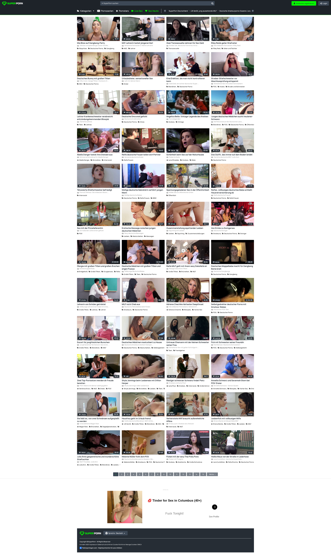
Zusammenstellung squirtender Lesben (184, 228)
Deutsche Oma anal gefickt (134, 116)
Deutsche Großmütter (132, 119)
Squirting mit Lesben (176, 231)
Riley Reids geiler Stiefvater (224, 43)
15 (203, 474)
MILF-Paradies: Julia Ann (88, 462)
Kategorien (85, 10)
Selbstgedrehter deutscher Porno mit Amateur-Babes (228, 305)
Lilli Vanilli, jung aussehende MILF (204, 11)
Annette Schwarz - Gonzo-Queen (225, 386)
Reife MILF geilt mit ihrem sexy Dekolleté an (186, 266)
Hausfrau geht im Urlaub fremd (136, 418)
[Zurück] (165, 11)
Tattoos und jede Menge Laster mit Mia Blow (94, 46)
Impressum (93, 544)
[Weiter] (253, 11)
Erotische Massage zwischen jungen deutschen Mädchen (139, 229)
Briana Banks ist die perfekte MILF (225, 421)
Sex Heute (153, 10)
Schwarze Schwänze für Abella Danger (93, 157)
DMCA (140, 544)
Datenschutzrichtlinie (105, 544)
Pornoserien (107, 10)
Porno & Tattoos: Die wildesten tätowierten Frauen (94, 192)
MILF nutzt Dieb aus (131, 304)
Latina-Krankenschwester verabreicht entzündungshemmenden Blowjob (95, 118)
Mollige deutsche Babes (133, 195)
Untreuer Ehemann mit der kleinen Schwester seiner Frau (187, 343)
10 (170, 474)
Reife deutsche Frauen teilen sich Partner (141, 154)
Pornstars (124, 10)
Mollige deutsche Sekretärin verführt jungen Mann (142, 191)
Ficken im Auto (174, 157)
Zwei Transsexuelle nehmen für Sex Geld (185, 43)
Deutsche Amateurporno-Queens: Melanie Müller (139, 459)
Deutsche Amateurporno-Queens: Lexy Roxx (237, 11)
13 (190, 474)
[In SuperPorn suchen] (212, 3)
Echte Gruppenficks (87, 269)
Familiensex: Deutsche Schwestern (226, 345)
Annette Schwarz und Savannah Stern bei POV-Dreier (230, 382)
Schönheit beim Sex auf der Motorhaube (185, 154)
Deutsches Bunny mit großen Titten (93, 78)
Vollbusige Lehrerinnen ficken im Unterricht (94, 307)
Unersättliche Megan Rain (89, 424)
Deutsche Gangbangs (221, 271)
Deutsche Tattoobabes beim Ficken (137, 307)
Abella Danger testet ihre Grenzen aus (94, 154)
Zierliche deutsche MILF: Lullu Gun (226, 157)
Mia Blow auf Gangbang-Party (91, 43)
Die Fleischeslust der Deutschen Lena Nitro (228, 122)
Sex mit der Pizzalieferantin (90, 228)
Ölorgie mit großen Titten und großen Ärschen (98, 266)
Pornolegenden (174, 119)
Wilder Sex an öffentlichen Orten (181, 192)
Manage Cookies (131, 544)
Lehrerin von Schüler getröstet (91, 304)
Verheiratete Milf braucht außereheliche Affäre (185, 420)
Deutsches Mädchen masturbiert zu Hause (142, 342)
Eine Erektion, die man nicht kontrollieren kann (185, 80)
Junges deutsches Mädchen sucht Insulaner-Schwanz (232, 118)
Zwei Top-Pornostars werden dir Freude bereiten (95, 382)
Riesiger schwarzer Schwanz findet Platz (185, 380)
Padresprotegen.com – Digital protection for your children (102, 548)
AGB (87, 544)
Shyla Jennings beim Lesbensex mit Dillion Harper (141, 382)
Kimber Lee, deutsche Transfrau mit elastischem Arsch (184, 46)
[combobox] (157, 3)
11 (176, 474)
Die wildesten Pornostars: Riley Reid (226, 46)
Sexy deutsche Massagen (134, 233)
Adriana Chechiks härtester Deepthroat (185, 304)
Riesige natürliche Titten (178, 269)
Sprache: (115, 533)
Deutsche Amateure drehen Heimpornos (139, 345)
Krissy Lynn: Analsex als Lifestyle (181, 424)
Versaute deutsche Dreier (134, 157)
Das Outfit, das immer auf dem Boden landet (232, 154)
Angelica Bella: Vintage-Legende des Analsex (187, 116)
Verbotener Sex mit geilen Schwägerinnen (184, 348)
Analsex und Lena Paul (177, 383)
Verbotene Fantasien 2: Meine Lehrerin (138, 46)
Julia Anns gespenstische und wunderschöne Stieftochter (98, 458)
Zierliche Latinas (85, 122)
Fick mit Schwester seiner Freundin (227, 342)
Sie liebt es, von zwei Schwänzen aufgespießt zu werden (98, 420)
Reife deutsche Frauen (222, 195)
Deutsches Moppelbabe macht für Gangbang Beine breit (232, 267)
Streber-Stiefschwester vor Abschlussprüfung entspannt (224, 80)
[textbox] (155, 3)
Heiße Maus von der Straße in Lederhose (230, 456)
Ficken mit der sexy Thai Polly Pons (182, 456)
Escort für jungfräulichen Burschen (93, 342)
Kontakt (82, 544)
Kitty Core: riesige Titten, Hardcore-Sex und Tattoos (94, 81)
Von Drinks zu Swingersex (223, 228)
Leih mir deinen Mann (132, 81)
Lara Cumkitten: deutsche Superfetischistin (228, 459)
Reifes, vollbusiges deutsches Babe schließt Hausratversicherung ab (231, 191)
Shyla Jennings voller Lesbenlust (136, 386)
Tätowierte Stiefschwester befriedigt (94, 190)
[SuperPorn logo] (12, 3)
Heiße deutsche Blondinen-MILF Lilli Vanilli (139, 421)
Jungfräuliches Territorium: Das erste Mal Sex (94, 345)
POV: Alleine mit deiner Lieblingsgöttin (93, 386)
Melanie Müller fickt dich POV (135, 456)
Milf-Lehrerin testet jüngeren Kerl (137, 43)
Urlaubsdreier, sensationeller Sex (137, 78)
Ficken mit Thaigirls (176, 459)
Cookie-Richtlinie (119, 544)
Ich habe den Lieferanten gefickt (91, 231)
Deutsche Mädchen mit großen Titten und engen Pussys (141, 267)
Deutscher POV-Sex (221, 310)
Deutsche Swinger (220, 231)
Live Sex (138, 10)
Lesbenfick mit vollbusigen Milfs (226, 418)
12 (183, 474)
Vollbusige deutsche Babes (134, 271)
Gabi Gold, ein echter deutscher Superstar (184, 84)
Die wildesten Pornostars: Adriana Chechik (184, 307)
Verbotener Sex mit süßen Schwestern (228, 84)
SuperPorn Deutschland (178, 11)
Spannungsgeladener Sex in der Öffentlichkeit (187, 190)
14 (196, 474)
